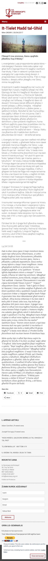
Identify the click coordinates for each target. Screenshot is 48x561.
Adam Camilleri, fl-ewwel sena (13, 426)
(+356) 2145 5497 (8, 474)
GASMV (9, 33)
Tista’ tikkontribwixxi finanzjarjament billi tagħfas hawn (21, 534)
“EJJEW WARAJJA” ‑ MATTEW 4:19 (14, 446)
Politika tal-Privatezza (8, 479)
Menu (4, 21)
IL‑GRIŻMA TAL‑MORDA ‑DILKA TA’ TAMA (16, 453)
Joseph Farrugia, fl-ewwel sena (13, 432)
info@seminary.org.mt (9, 476)
